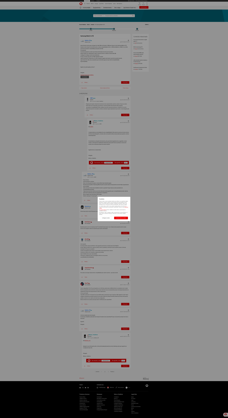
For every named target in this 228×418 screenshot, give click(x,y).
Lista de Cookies (103, 209)
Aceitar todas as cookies (121, 218)
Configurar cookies (106, 218)
